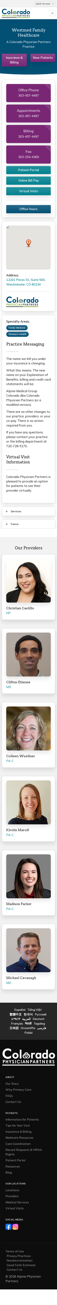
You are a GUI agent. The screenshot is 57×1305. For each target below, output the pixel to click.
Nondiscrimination (20, 1260)
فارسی (41, 1028)
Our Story (12, 1083)
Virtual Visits (28, 191)
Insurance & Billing (14, 60)
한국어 (28, 1014)
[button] (28, 243)
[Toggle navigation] (52, 13)
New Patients (43, 58)
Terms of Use (14, 1251)
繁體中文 (16, 1014)
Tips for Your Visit (17, 1125)
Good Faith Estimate (21, 1265)
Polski (28, 1032)
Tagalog (39, 1023)
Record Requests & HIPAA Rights (23, 1152)
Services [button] (16, 511)
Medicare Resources (19, 1137)
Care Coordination (18, 1144)
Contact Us (13, 1102)
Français (17, 1023)
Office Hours (28, 209)
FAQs (9, 1096)
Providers (12, 1196)
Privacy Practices (19, 1256)
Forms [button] (15, 524)
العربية (26, 1019)
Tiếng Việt (34, 1010)
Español (19, 1010)
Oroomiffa (28, 1028)
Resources (12, 1166)
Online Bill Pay (28, 180)
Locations (12, 1190)
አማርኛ (15, 1019)
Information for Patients (22, 1119)
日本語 (14, 1028)
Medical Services (17, 1202)
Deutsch (38, 1019)
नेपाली (28, 1023)
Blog (8, 1172)
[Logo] (21, 13)
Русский (40, 1014)
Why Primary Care (18, 1089)
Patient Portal (28, 170)
